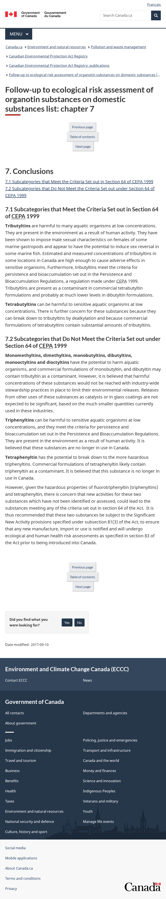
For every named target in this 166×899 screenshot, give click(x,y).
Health (10, 791)
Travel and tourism (20, 760)
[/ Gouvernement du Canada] (35, 13)
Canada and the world (101, 760)
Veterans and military (100, 801)
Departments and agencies (105, 713)
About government (20, 723)
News (87, 680)
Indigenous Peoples (99, 791)
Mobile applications (21, 858)
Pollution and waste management (118, 47)
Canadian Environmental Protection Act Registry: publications (59, 65)
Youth (88, 811)
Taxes (9, 801)
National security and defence (29, 821)
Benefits (12, 781)
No (79, 622)
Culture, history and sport (26, 831)
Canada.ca (14, 47)
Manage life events (98, 821)
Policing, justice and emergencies (110, 740)
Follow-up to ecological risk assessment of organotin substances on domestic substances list (85, 74)
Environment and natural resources (56, 47)
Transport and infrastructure (107, 750)
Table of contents (82, 137)
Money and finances (99, 770)
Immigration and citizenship (28, 750)
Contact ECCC (16, 680)
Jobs (8, 740)
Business (12, 770)
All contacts (14, 713)
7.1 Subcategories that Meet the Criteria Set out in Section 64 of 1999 (79, 182)
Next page (83, 146)
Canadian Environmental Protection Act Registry (48, 56)
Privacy (11, 888)
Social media (15, 848)
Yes (67, 622)
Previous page (82, 127)
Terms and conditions (23, 878)
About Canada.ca (19, 868)
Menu (17, 34)
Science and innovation (102, 781)
